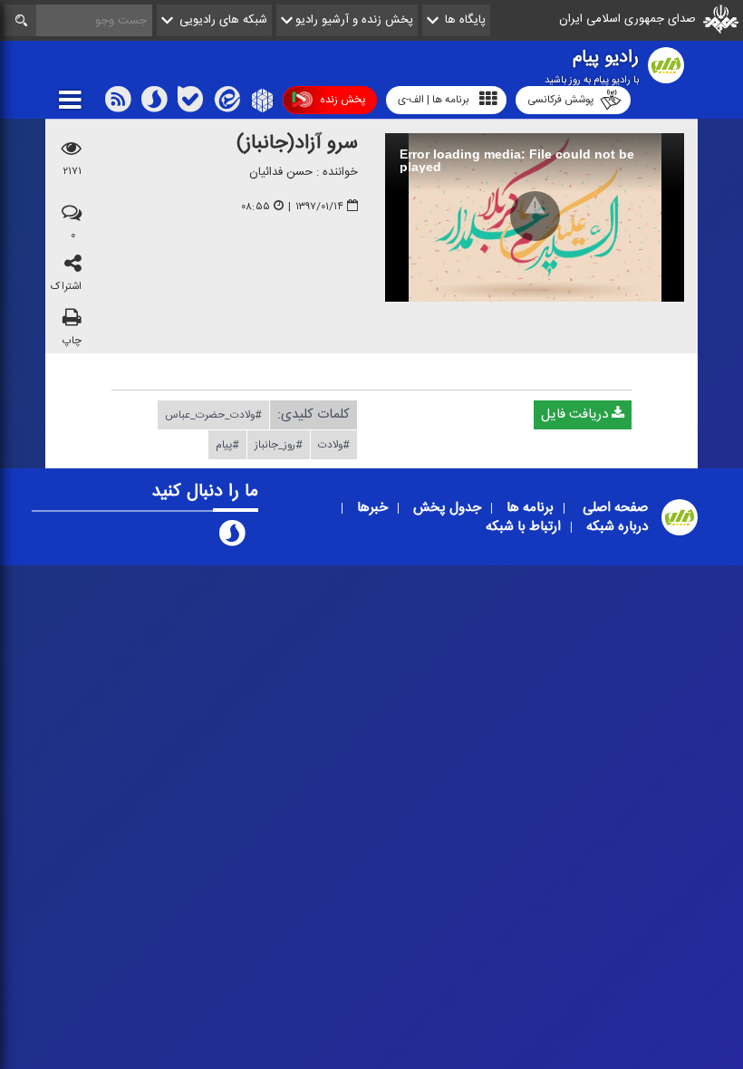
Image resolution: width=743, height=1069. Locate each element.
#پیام (227, 444)
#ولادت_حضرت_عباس (213, 414)
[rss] (117, 103)
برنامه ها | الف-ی (433, 100)
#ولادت (334, 444)
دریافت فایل (576, 413)
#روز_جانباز (279, 444)
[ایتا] (225, 103)
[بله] (190, 103)
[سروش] (154, 103)
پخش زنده (342, 100)
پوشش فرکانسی (560, 100)
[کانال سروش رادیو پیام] (232, 537)
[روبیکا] (260, 103)
